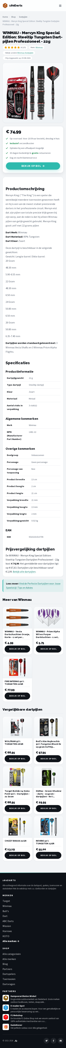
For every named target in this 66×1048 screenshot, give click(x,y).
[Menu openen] (60, 6)
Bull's (6, 911)
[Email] (60, 1041)
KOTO (6, 936)
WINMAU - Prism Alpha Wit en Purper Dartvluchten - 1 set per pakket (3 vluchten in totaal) (48, 637)
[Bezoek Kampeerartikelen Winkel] (6, 998)
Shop (13, 17)
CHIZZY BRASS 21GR (15, 841)
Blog (5, 963)
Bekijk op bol (31, 166)
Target (6, 900)
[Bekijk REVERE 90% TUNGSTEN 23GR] (48, 827)
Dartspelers (9, 973)
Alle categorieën (12, 953)
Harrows (7, 931)
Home (5, 17)
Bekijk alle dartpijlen (24, 571)
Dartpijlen (23, 17)
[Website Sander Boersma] (16, 1040)
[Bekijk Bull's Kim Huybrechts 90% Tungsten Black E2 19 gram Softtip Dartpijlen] (48, 727)
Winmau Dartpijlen (25, 53)
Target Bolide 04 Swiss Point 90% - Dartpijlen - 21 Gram (17, 794)
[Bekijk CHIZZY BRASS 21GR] (17, 827)
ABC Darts (8, 921)
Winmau (39, 47)
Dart (5, 916)
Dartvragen (9, 984)
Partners (7, 969)
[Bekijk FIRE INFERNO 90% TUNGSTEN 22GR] (17, 667)
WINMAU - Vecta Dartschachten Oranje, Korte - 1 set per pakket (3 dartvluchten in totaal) (17, 637)
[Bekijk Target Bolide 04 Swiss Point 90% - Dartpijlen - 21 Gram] (17, 777)
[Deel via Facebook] (53, 1041)
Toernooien (9, 979)
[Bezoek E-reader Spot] (6, 1008)
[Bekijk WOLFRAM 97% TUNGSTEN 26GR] (17, 727)
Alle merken (9, 959)
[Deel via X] (46, 1041)
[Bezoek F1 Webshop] (6, 1017)
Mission (7, 926)
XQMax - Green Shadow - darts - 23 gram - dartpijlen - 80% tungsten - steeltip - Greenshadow (48, 796)
